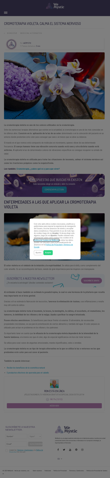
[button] (38, 252)
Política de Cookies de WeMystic (46, 240)
